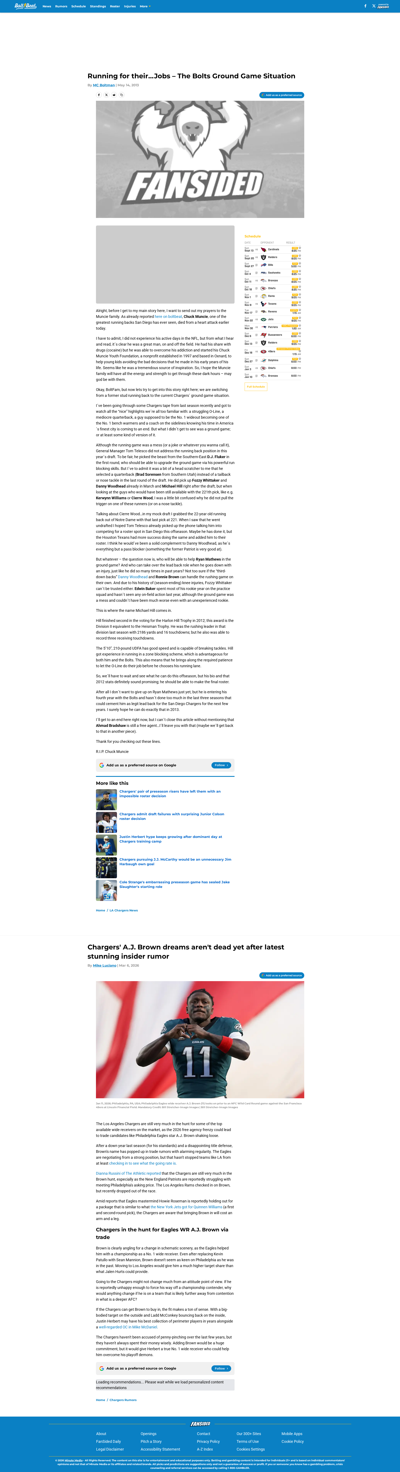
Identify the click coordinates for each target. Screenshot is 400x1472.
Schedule (78, 6)
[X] (374, 6)
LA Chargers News (124, 910)
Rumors (61, 6)
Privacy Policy (208, 1441)
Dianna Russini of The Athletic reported (129, 1173)
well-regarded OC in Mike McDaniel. (128, 1327)
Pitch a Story (151, 1441)
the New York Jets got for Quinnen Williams (187, 1207)
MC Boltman (104, 85)
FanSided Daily (108, 1441)
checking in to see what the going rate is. (142, 1163)
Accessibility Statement (160, 1449)
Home (100, 910)
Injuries (130, 6)
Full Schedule (256, 386)
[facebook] (365, 6)
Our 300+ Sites (249, 1433)
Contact (203, 1433)
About (101, 1433)
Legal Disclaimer (110, 1449)
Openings (148, 1433)
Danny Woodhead (133, 577)
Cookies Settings (251, 1449)
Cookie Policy (293, 1441)
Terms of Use (248, 1441)
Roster (115, 6)
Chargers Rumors (123, 1400)
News (47, 6)
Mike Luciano (104, 965)
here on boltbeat (168, 316)
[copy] (122, 95)
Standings (98, 6)
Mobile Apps (292, 1433)
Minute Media (74, 1460)
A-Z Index (205, 1449)
